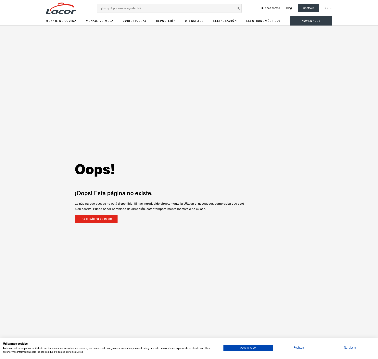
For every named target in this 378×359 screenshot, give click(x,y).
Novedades (311, 21)
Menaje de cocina (61, 21)
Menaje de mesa (100, 21)
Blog (289, 8)
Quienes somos (270, 8)
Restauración (225, 21)
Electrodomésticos (263, 21)
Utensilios (194, 21)
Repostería (166, 21)
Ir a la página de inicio (96, 219)
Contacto (308, 8)
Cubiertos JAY (135, 21)
